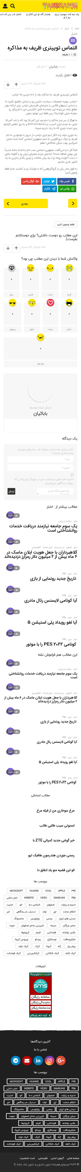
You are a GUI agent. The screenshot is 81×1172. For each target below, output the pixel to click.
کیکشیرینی (33, 953)
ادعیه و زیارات (68, 905)
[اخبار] (73, 40)
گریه (69, 294)
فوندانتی (51, 932)
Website (29, 898)
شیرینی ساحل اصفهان (32, 925)
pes (64, 595)
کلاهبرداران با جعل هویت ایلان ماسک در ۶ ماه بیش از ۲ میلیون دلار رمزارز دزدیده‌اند (40, 554)
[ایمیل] (27, 1060)
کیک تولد (23, 946)
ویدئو (38, 939)
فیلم (38, 932)
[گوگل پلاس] (61, 1060)
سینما (53, 925)
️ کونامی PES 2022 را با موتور (51, 644)
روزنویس (35, 918)
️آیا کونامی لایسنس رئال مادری (50, 600)
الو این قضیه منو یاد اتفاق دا (56, 870)
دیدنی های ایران (67, 918)
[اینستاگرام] (49, 1060)
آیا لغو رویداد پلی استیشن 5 (52, 622)
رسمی (49, 918)
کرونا (48, 946)
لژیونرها (25, 932)
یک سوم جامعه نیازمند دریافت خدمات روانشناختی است (43, 528)
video (43, 898)
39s (74, 891)
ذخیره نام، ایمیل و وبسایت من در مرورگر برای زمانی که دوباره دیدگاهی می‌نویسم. (43, 481)
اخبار (74, 34)
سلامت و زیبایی (65, 521)
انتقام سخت (69, 912)
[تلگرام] (15, 1060)
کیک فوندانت (14, 953)
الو (21, 905)
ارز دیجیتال (59, 547)
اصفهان (50, 905)
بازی (70, 574)
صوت (12, 925)
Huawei (34, 891)
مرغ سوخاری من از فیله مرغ (56, 811)
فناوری (69, 547)
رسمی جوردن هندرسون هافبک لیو (51, 855)
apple (61, 891)
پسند (50, 329)
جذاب (50, 294)
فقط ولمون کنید (65, 224)
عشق (32, 329)
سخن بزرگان (69, 925)
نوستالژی (52, 939)
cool (48, 891)
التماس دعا (34, 905)
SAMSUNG (59, 898)
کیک (37, 946)
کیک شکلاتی (52, 953)
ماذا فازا (40, 364)
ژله (59, 946)
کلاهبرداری (36, 547)
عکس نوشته (69, 932)
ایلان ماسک (47, 547)
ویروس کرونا (21, 939)
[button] (12, 6)
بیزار (11, 294)
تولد (44, 912)
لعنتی (30, 294)
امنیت (10, 905)
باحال (69, 329)
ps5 (64, 574)
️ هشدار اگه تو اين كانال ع (38, 14)
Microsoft (16, 891)
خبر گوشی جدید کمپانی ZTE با (54, 840)
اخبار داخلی (12, 898)
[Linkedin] (38, 1060)
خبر (8, 912)
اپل (54, 912)
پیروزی (12, 329)
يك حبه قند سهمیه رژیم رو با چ (67, 15)
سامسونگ (19, 918)
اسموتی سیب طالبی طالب (57, 826)
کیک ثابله (71, 953)
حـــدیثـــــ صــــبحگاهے (26, 912)
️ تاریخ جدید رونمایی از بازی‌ (53, 578)
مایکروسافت (69, 939)
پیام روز (71, 946)
